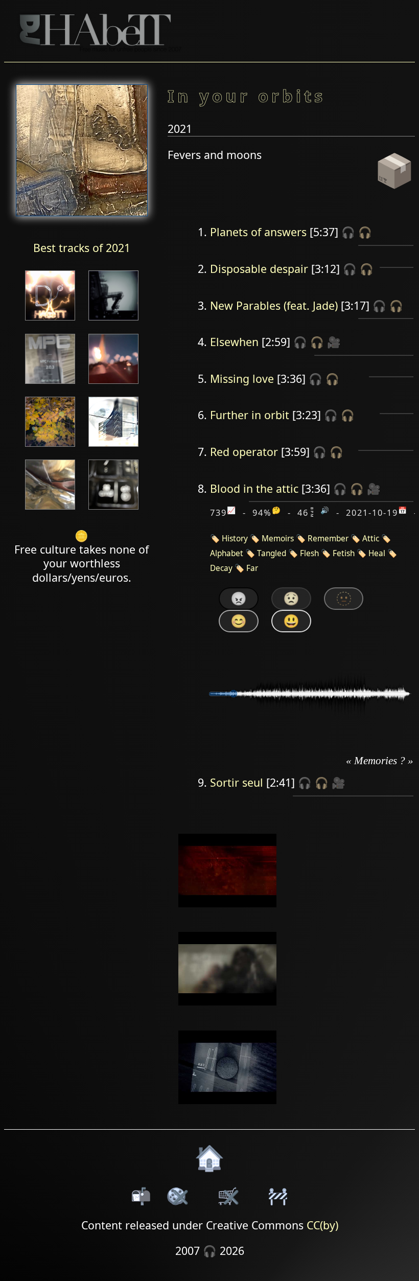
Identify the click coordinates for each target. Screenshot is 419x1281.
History (235, 538)
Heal (376, 553)
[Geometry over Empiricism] (113, 447)
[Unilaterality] (113, 384)
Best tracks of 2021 (81, 247)
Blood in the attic (254, 488)
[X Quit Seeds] (50, 510)
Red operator (244, 451)
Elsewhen (234, 341)
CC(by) (322, 1225)
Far (252, 568)
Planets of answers (258, 231)
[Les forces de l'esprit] (113, 321)
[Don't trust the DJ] (50, 447)
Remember (328, 538)
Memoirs (278, 538)
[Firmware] (50, 384)
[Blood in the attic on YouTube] (228, 1012)
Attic (370, 538)
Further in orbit (249, 414)
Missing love (242, 378)
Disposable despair (259, 268)
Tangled (271, 553)
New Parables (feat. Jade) (274, 305)
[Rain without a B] (50, 321)
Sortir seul (236, 782)
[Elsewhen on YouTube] (228, 913)
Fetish (344, 553)
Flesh (309, 553)
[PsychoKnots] (113, 510)
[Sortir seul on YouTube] (228, 1110)
